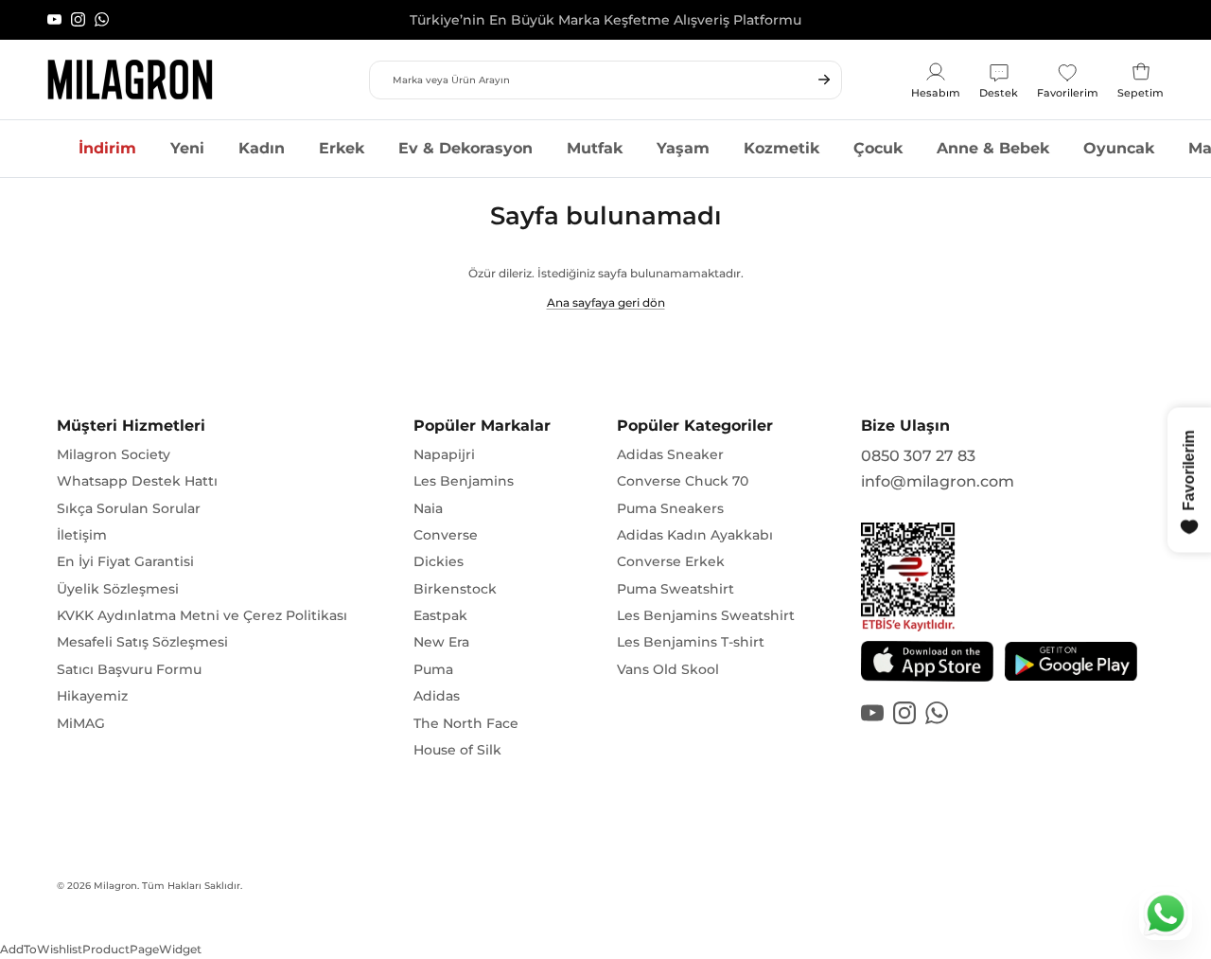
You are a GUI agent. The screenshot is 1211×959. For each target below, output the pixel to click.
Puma (433, 669)
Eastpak (440, 615)
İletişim (82, 534)
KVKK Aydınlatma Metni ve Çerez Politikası (202, 615)
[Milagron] (130, 79)
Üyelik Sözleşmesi (118, 588)
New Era (441, 641)
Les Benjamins (463, 480)
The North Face (465, 723)
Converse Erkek (671, 561)
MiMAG (81, 723)
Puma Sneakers (670, 508)
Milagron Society (113, 454)
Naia (428, 508)
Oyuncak (1118, 148)
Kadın (261, 148)
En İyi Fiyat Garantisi (125, 561)
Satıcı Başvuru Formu (129, 669)
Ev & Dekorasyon (465, 148)
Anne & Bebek (993, 148)
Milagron (115, 885)
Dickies (438, 561)
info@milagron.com (937, 481)
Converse (445, 534)
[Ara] (824, 79)
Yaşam (683, 148)
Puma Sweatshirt (675, 588)
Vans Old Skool (668, 669)
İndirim (107, 148)
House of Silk (457, 749)
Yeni (187, 148)
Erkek (341, 148)
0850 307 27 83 (918, 456)
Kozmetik (781, 148)
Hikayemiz (92, 695)
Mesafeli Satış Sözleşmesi (142, 641)
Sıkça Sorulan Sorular (129, 508)
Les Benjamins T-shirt (690, 641)
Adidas (436, 695)
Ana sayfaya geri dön (606, 302)
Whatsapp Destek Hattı (137, 480)
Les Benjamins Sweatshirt (706, 615)
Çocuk (878, 148)
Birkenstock (455, 588)
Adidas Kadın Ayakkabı (695, 534)
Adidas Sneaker (670, 454)
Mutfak (595, 148)
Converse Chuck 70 (682, 480)
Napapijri (444, 454)
